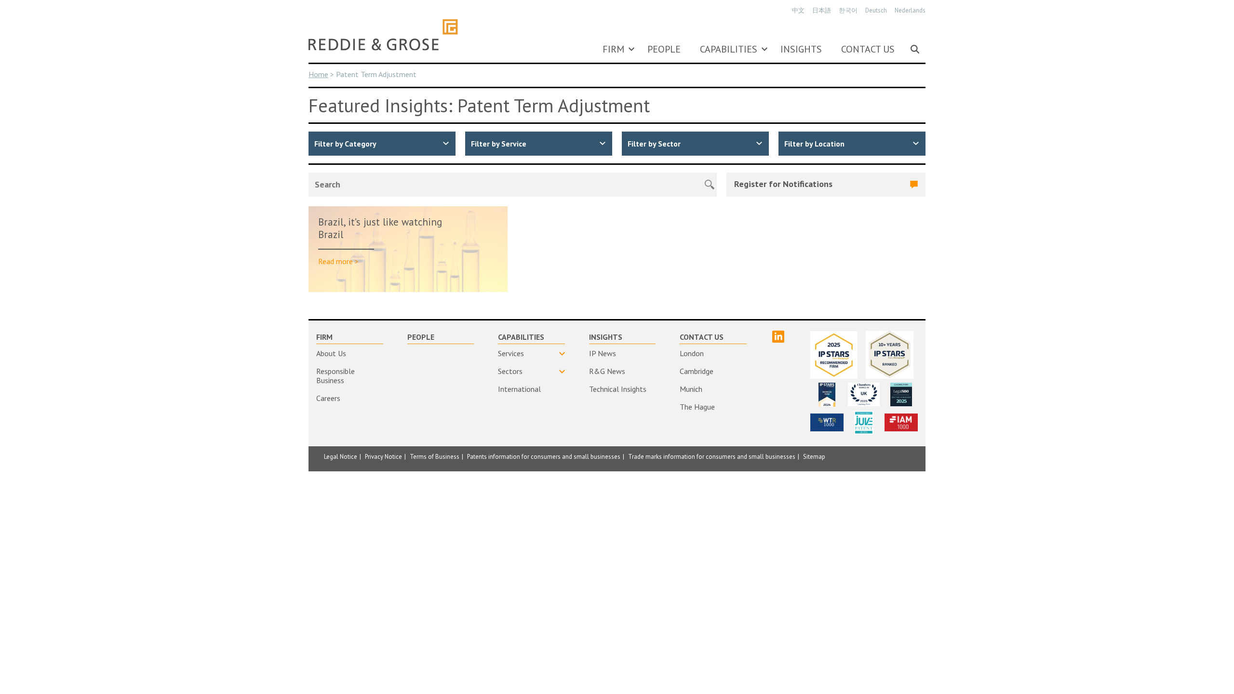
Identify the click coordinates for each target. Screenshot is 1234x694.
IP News (602, 353)
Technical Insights (617, 389)
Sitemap (814, 457)
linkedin (778, 337)
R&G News (607, 371)
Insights (801, 49)
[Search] (915, 49)
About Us (331, 353)
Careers (328, 398)
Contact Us (868, 49)
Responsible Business (335, 375)
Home (318, 74)
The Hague (697, 407)
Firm (613, 49)
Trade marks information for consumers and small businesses (711, 457)
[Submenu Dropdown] (631, 49)
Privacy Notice (383, 457)
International (519, 389)
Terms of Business (434, 457)
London (692, 353)
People (664, 49)
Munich (691, 389)
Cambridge (696, 371)
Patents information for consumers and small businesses (543, 457)
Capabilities (728, 49)
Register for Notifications (783, 183)
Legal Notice (340, 457)
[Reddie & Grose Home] (383, 35)
